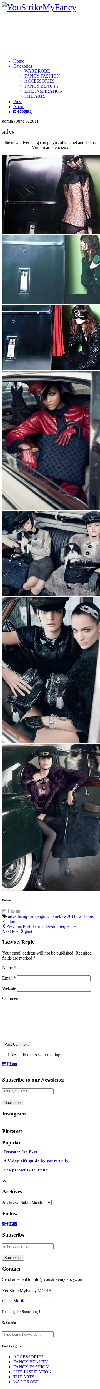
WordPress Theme (18, 1295)
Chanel (54, 916)
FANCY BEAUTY (41, 86)
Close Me (11, 1300)
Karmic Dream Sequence (40, 926)
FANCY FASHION (42, 76)
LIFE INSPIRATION (43, 91)
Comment (10, 998)
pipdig (48, 1295)
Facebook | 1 (16, 1284)
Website (9, 988)
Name (9, 967)
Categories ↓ (24, 66)
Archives (10, 1202)
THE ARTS (35, 96)
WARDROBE (37, 71)
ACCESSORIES (39, 81)
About (18, 106)
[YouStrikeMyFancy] (39, 7)
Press (17, 101)
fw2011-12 (71, 916)
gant (17, 931)
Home (18, 61)
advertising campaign (26, 916)
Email (9, 978)
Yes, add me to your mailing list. (39, 1054)
